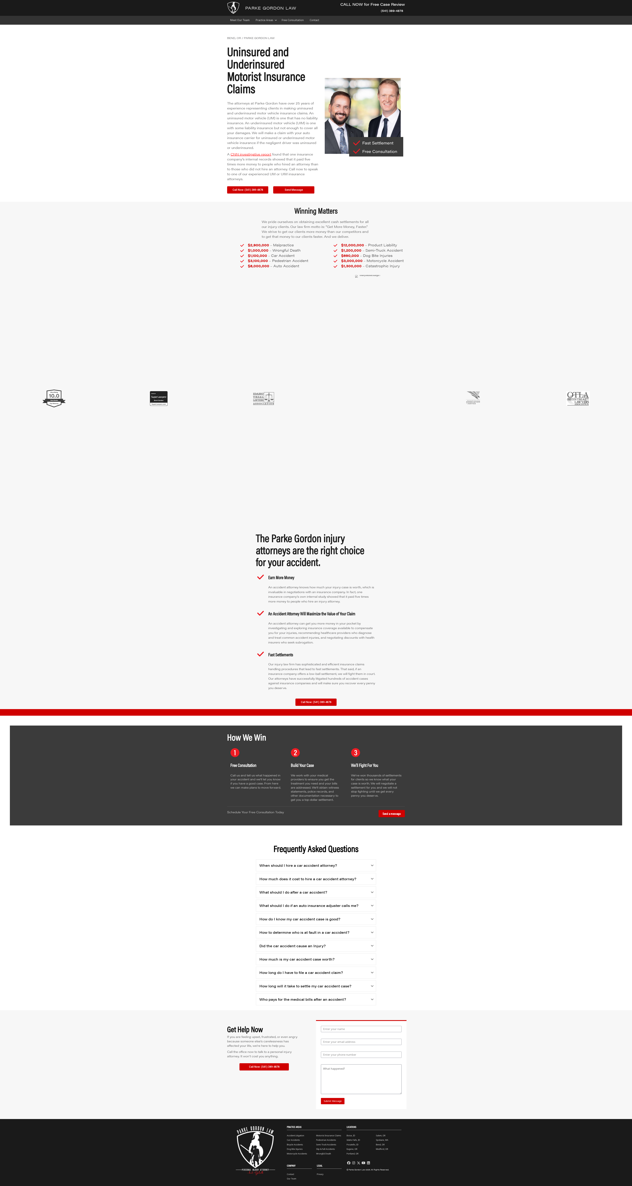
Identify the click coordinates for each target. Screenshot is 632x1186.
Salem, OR (380, 1135)
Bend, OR (380, 1144)
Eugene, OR (352, 1149)
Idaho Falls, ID (353, 1140)
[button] (275, 20)
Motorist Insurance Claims (328, 1135)
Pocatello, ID (352, 1144)
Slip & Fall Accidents (325, 1149)
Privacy (320, 1174)
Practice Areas (264, 20)
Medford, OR (382, 1149)
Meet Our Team (240, 20)
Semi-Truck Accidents (326, 1144)
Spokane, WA (382, 1140)
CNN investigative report (251, 154)
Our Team (291, 1178)
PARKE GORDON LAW (270, 8)
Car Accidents (293, 1140)
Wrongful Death (323, 1153)
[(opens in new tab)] (54, 398)
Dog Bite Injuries (295, 1149)
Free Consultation (293, 20)
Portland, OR (352, 1153)
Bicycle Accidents (295, 1144)
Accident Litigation (295, 1135)
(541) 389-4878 (392, 11)
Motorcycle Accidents (297, 1153)
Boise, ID (351, 1135)
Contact (314, 20)
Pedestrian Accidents (326, 1140)
